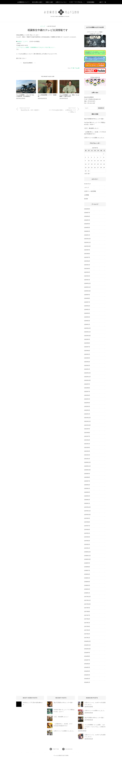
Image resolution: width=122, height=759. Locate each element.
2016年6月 (87, 663)
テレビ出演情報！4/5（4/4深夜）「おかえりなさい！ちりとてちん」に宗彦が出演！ (95, 726)
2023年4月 (87, 358)
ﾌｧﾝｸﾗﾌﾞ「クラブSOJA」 (76, 2)
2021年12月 (87, 417)
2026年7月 (87, 212)
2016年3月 (87, 675)
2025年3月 (87, 272)
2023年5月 (87, 354)
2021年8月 (87, 432)
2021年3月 (87, 451)
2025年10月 (87, 246)
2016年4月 (87, 671)
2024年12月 (87, 283)
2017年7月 (87, 615)
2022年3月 (87, 406)
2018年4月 (87, 581)
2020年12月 (87, 462)
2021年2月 (87, 455)
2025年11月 (87, 242)
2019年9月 (87, 518)
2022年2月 (87, 410)
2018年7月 (87, 570)
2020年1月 (87, 503)
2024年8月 (87, 298)
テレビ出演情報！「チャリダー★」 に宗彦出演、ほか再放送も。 (25, 95)
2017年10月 (87, 604)
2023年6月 (87, 350)
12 (95, 160)
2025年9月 (87, 250)
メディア (42, 26)
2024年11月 (87, 287)
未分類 (86, 198)
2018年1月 (87, 593)
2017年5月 (87, 622)
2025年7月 (87, 257)
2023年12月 (87, 328)
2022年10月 (87, 380)
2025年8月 (87, 253)
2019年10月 (87, 514)
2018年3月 (87, 585)
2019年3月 (87, 540)
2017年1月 (87, 637)
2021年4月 (87, 447)
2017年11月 (87, 600)
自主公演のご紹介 (37, 2)
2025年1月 (87, 279)
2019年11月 (87, 510)
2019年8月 (87, 522)
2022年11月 (87, 376)
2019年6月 (87, 529)
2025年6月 (87, 261)
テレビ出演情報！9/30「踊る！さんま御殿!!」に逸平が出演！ (69, 95)
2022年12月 (87, 373)
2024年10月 (87, 291)
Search (101, 108)
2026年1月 (87, 235)
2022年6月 (87, 395)
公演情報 (86, 195)
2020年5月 (87, 488)
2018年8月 (87, 566)
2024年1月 (87, 324)
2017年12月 (87, 596)
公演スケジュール (61, 2)
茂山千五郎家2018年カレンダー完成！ (94, 717)
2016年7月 (87, 660)
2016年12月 (87, 641)
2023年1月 (87, 369)
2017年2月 (87, 634)
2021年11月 (87, 421)
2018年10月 (87, 559)
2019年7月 (87, 525)
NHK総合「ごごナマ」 (23, 41)
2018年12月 (87, 552)
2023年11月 (87, 332)
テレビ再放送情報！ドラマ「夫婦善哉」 (47, 95)
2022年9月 (87, 384)
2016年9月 (87, 652)
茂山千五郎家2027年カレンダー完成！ (94, 118)
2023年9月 (87, 339)
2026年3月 (87, 227)
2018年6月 (87, 574)
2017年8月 (87, 611)
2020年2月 (87, 499)
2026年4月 (87, 223)
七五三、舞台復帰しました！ (91, 128)
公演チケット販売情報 (90, 191)
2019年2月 (87, 544)
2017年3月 (87, 630)
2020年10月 (87, 470)
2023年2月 (87, 365)
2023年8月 (87, 343)
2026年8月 (87, 209)
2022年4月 (87, 402)
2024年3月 (87, 317)
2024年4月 (87, 313)
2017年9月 (87, 607)
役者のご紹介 (49, 2)
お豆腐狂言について (23, 2)
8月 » (89, 173)
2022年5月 (87, 399)
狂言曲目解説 (90, 2)
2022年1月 (87, 414)
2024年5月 (87, 309)
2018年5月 (87, 578)
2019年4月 (87, 537)
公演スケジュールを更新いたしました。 (94, 137)
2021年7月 (87, 436)
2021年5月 (87, 443)
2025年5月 (87, 264)
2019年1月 (87, 548)
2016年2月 (87, 678)
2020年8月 (87, 477)
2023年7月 (87, 346)
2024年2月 (87, 320)
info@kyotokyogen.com (94, 99)
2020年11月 (87, 466)
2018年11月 (87, 555)
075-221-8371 (91, 101)
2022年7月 (87, 391)
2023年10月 (87, 335)
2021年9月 (87, 428)
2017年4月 (87, 626)
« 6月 (85, 173)
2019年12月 (87, 507)
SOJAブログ (87, 183)
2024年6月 (87, 306)
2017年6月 (87, 619)
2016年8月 (87, 656)
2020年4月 (87, 492)
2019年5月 (87, 533)
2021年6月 (87, 440)
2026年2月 (87, 231)
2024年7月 (87, 302)
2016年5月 (87, 667)
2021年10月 (87, 425)
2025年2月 (87, 276)
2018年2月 (87, 589)
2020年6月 (87, 484)
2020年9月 (87, 473)
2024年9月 (87, 294)
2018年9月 (87, 563)
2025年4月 (87, 268)
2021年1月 (87, 458)
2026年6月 (87, 216)
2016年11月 (87, 645)
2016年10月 (87, 648)
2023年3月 (87, 361)
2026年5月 (87, 220)
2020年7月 (87, 481)
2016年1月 (87, 682)
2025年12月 (87, 238)
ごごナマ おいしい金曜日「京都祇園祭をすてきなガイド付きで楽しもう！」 (36, 47)
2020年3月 (87, 496)
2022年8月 (87, 388)
